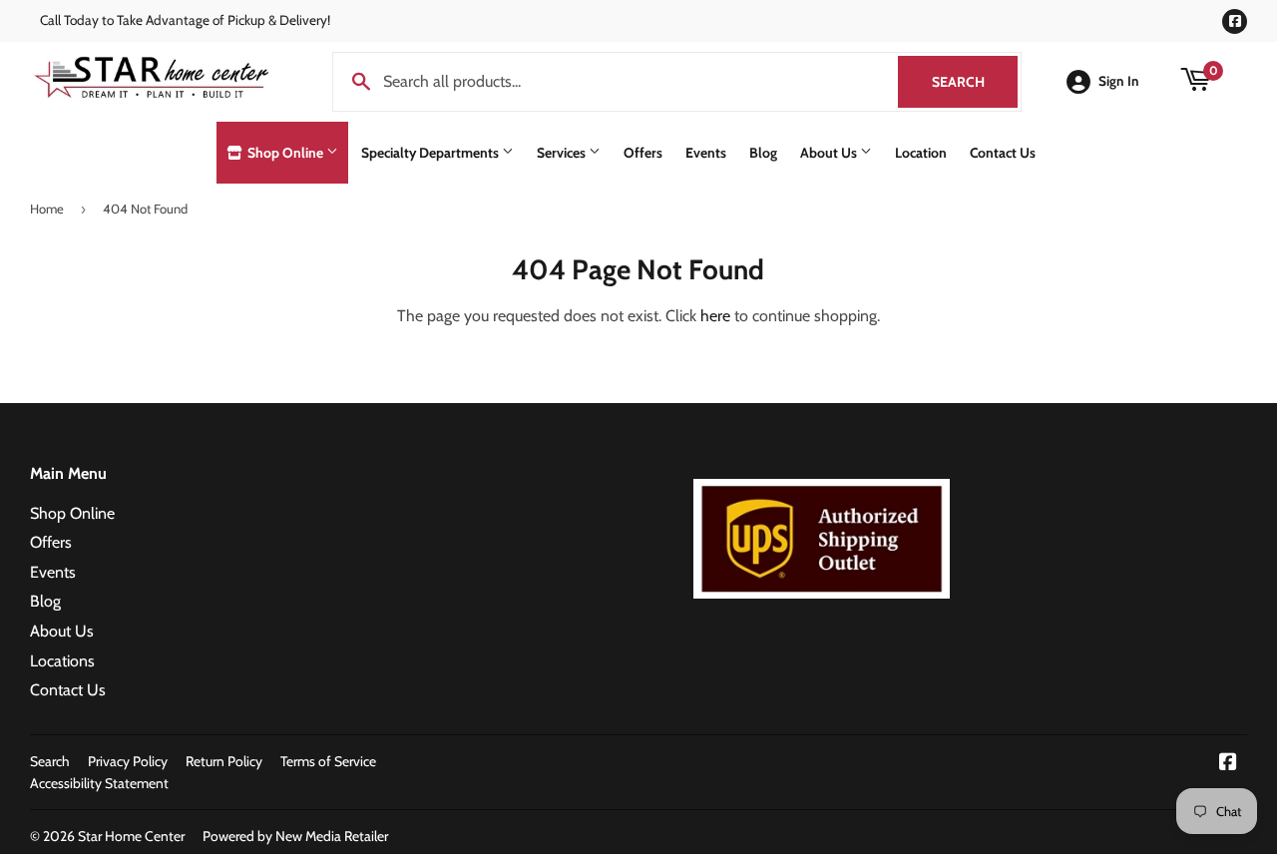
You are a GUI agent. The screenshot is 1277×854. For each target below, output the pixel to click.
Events (705, 153)
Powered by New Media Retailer (295, 836)
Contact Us (1003, 153)
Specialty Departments (431, 153)
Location (921, 153)
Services (563, 153)
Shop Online (285, 153)
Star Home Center (131, 836)
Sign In (1118, 81)
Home (47, 208)
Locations (62, 660)
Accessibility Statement (99, 783)
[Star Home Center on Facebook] (1228, 763)
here (715, 315)
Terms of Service (328, 761)
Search (975, 82)
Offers (643, 153)
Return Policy (224, 761)
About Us (830, 153)
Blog (763, 153)
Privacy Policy (128, 761)
